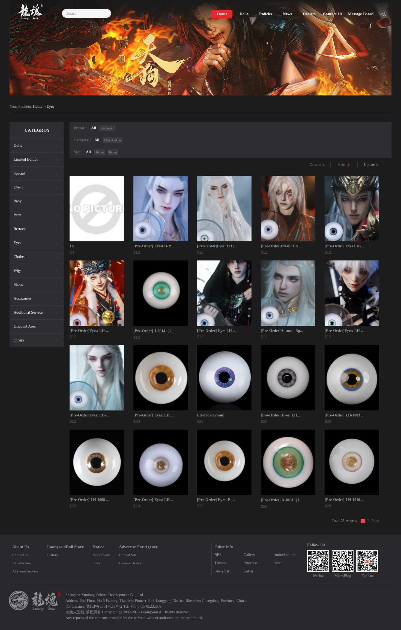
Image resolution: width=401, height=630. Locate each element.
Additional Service (28, 312)
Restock (20, 229)
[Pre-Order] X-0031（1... (282, 500)
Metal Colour (112, 140)
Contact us (20, 555)
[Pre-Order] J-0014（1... (153, 331)
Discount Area (24, 326)
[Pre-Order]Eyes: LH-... (89, 331)
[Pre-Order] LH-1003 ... (344, 415)
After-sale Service (25, 571)
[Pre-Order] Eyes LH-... (344, 246)
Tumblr (220, 563)
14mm (99, 152)
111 (72, 246)
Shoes (18, 285)
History (52, 555)
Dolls (18, 145)
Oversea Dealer (130, 563)
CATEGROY (37, 130)
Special (19, 173)
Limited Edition (26, 159)
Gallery (249, 555)
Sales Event (101, 555)
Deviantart (222, 571)
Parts (17, 215)
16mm (113, 152)
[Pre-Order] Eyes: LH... (153, 415)
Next (375, 521)
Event (18, 187)
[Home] (30, 10)
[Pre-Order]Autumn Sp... (282, 331)
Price (342, 165)
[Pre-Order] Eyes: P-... (216, 500)
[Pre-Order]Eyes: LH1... (217, 246)
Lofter (248, 571)
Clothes (19, 257)
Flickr (277, 563)
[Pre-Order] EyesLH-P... (153, 246)
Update (370, 165)
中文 (382, 14)
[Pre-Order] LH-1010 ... (344, 500)
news (96, 563)
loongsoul (107, 128)
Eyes (50, 106)
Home (37, 106)
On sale (316, 165)
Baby (18, 201)
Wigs (17, 271)
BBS (218, 555)
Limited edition (285, 555)
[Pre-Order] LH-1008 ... (89, 500)
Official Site (128, 555)
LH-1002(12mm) (211, 415)
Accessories (22, 298)
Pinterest (250, 563)
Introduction (21, 563)
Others (19, 340)
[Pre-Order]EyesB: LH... (281, 246)
